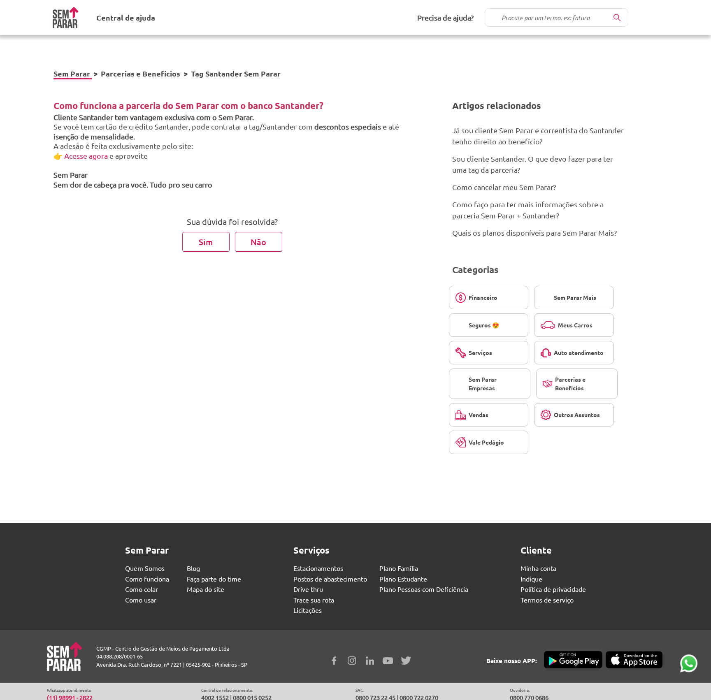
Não (258, 241)
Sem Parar (71, 73)
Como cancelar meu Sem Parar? (504, 187)
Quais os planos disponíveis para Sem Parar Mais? (534, 232)
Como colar (141, 589)
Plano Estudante (403, 579)
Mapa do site (205, 589)
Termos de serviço (547, 600)
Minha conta (538, 568)
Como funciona (147, 579)
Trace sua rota (313, 600)
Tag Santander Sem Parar (236, 73)
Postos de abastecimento (330, 579)
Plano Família (398, 568)
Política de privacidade (553, 589)
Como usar (140, 600)
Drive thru (308, 589)
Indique (531, 579)
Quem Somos (145, 568)
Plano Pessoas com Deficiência (423, 589)
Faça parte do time (214, 579)
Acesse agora (86, 155)
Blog (193, 568)
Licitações (307, 610)
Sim (206, 241)
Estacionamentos (318, 568)
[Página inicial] (65, 17)
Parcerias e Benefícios (140, 73)
